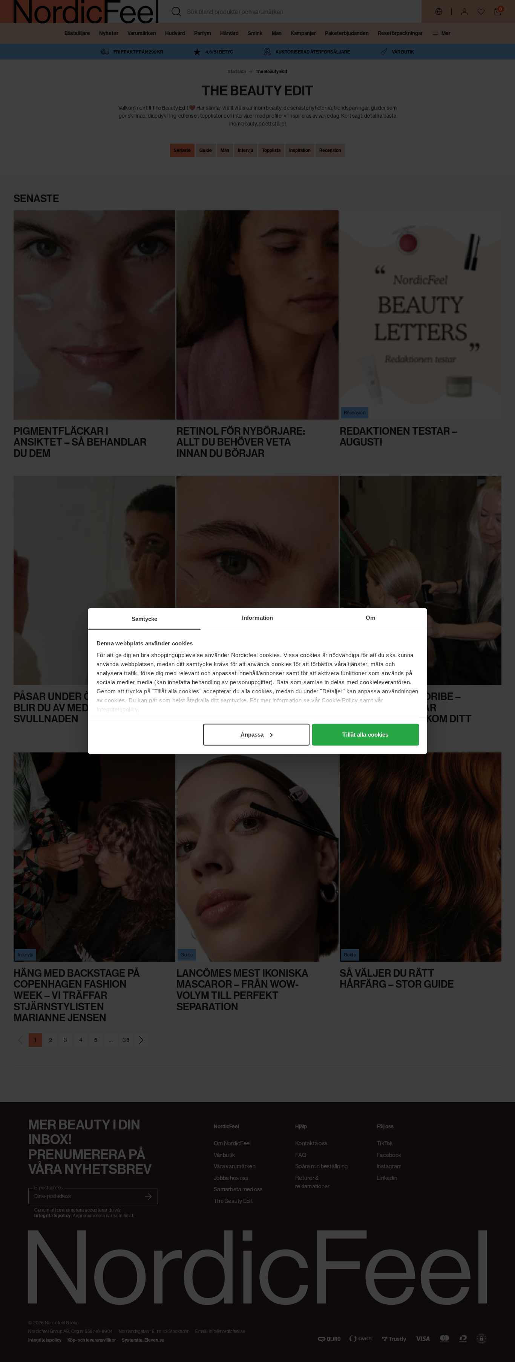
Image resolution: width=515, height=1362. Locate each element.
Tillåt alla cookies (365, 734)
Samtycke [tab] (145, 618)
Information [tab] (257, 617)
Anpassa (252, 734)
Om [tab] (370, 617)
